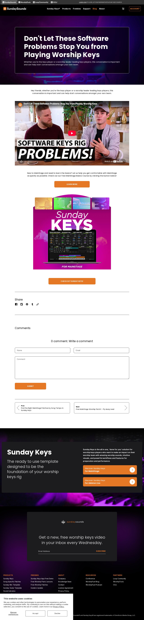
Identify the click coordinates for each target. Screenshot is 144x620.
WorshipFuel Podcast (94, 585)
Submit (30, 386)
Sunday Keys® (53, 9)
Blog (95, 9)
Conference (90, 579)
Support (86, 9)
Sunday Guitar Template (12, 588)
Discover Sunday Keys (93, 466)
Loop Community (119, 579)
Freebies (77, 9)
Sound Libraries (9, 591)
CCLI (115, 585)
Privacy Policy (63, 591)
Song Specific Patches (12, 582)
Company (62, 579)
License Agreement (65, 588)
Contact (61, 585)
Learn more (72, 184)
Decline (57, 613)
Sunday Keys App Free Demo (42, 579)
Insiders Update (37, 588)
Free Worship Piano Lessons (42, 582)
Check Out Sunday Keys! (72, 281)
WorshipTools (118, 582)
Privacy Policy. (58, 607)
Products (66, 9)
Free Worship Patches (39, 585)
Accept (35, 613)
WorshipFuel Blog (92, 582)
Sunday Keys (8, 579)
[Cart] (123, 8)
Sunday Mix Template (11, 585)
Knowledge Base (64, 582)
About (102, 9)
